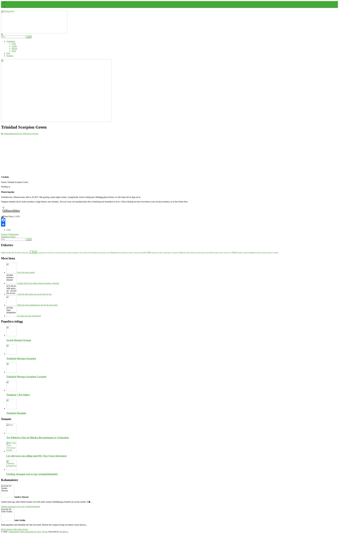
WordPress (63, 532)
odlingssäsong (167, 252)
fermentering (42, 252)
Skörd (211, 252)
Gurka (14, 46)
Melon (14, 48)
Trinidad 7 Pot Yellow (18, 394)
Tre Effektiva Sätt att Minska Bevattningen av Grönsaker (37, 437)
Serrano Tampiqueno (10, 234)
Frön (54, 252)
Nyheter (9, 56)
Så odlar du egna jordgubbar (29, 316)
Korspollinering (123, 252)
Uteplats (275, 252)
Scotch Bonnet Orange (18, 340)
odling (161, 252)
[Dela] (169, 224)
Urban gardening (267, 252)
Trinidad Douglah (16, 413)
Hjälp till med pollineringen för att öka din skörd (37, 305)
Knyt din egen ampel (26, 272)
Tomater (239, 252)
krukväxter (137, 252)
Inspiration (103, 252)
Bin (13, 252)
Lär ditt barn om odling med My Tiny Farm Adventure (36, 455)
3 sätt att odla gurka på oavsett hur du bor (34, 294)
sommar (216, 252)
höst (98, 252)
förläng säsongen (61, 252)
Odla (149, 252)
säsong (221, 252)
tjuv (230, 252)
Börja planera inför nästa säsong (14, 529)
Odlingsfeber (9, 134)
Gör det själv (84, 252)
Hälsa (94, 252)
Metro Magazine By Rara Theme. (34, 532)
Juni (108, 252)
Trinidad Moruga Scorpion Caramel (26, 376)
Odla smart (154, 252)
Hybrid (90, 252)
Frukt (48, 252)
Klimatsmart (114, 252)
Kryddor (143, 252)
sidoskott (192, 252)
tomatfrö (245, 252)
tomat (234, 252)
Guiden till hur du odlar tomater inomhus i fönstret (38, 283)
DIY (8, 53)
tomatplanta (252, 252)
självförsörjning (201, 252)
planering (175, 252)
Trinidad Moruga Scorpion (21, 358)
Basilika (9, 252)
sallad (187, 252)
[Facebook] (7, 7)
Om (8, 2)
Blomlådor (18, 252)
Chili (14, 44)
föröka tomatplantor (73, 252)
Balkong (3, 252)
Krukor (131, 252)
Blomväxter (25, 252)
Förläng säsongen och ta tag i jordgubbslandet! (32, 474)
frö (51, 252)
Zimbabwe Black (8, 237)
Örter (14, 51)
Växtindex (10, 41)
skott (207, 252)
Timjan (226, 252)
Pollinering (182, 252)
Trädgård (259, 252)
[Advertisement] (169, 154)
